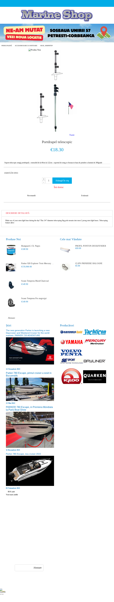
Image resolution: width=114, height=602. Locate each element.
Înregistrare (19, 519)
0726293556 (30, 554)
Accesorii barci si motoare (26, 45)
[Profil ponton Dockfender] (65, 250)
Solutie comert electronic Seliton (57, 599)
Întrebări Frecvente (51, 514)
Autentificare (19, 524)
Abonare (11, 318)
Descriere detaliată (17, 213)
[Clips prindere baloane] (65, 267)
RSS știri (11, 492)
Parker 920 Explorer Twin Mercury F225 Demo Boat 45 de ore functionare (37, 263)
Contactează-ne (49, 524)
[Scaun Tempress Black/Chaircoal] (11, 285)
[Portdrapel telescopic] (57, 79)
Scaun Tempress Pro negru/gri (34, 298)
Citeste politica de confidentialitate (66, 591)
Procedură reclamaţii (51, 519)
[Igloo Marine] (71, 377)
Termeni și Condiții (51, 530)
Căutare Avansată (21, 530)
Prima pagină (6, 45)
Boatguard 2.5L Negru (30, 246)
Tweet (71, 135)
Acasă (16, 514)
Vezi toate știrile (12, 495)
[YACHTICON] (94, 332)
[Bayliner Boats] (94, 361)
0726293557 (30, 548)
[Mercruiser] (94, 342)
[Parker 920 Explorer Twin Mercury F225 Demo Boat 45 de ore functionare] (11, 267)
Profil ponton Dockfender (90, 246)
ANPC (74, 519)
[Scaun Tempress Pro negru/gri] (11, 302)
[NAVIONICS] (71, 332)
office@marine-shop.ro (33, 542)
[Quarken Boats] (94, 377)
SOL (73, 524)
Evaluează (84, 196)
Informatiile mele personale (102, 591)
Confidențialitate (78, 514)
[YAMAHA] (71, 342)
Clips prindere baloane (88, 263)
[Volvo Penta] (71, 353)
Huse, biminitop (46, 45)
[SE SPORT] (71, 361)
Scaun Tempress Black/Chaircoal (35, 281)
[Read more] (30, 352)
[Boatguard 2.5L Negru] (11, 250)
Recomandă (31, 196)
